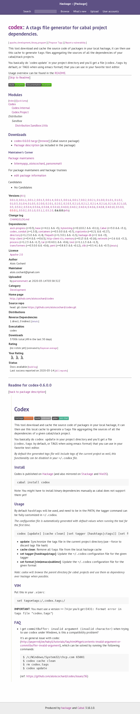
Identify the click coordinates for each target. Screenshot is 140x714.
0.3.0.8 (45, 207)
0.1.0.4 (23, 203)
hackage (66, 708)
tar (43, 242)
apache (13, 42)
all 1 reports (61, 370)
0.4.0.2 (74, 207)
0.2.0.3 (67, 203)
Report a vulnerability (75, 42)
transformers (17, 245)
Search (27, 11)
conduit (22, 231)
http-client (16, 238)
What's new (79, 11)
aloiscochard (37, 163)
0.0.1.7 (76, 200)
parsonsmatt (54, 163)
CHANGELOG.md (19, 219)
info (66, 210)
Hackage (47, 474)
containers (44, 231)
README (60, 73)
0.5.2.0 (49, 210)
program (42, 42)
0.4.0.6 (91, 207)
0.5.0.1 (14, 210)
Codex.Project (20, 112)
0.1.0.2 (118, 200)
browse (44, 141)
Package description (26, 145)
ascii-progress (17, 228)
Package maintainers (21, 158)
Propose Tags (55, 42)
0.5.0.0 (120, 207)
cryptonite (81, 231)
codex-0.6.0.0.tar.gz (25, 141)
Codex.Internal (21, 108)
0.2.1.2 (85, 203)
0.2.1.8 (112, 203)
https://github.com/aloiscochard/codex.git (52, 307)
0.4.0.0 (65, 207)
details (114, 245)
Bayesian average (48, 348)
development (23, 42)
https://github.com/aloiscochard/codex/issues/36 (56, 676)
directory (15, 235)
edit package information (30, 175)
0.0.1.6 (67, 200)
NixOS (103, 474)
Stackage (87, 474)
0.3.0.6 (36, 207)
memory (69, 238)
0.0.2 (84, 200)
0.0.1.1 (23, 200)
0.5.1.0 (32, 210)
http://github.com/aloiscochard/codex (32, 298)
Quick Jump (21, 100)
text (72, 242)
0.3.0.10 (55, 207)
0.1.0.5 (32, 203)
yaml (52, 245)
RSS (22, 195)
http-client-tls (55, 238)
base (38, 228)
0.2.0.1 (49, 203)
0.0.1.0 (14, 200)
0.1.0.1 (109, 200)
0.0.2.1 (91, 200)
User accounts (111, 11)
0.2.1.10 (121, 203)
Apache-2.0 (16, 254)
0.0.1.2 (32, 200)
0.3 (11, 207)
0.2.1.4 (94, 203)
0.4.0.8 (100, 207)
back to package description (27, 392)
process (14, 242)
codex (15, 27)
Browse (65, 11)
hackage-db (85, 235)
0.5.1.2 (40, 210)
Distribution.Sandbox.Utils (31, 125)
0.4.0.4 (82, 207)
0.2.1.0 (76, 203)
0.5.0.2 (23, 210)
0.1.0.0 (100, 200)
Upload (94, 11)
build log (32, 366)
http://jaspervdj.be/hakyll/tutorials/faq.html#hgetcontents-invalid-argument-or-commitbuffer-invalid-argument (70, 643)
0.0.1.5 (58, 200)
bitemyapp (21, 163)
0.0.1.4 (49, 200)
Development (18, 289)
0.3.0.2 (19, 207)
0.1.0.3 (14, 203)
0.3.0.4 (27, 207)
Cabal (103, 228)
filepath (49, 235)
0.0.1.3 (40, 200)
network (102, 238)
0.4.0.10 (110, 207)
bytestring (66, 228)
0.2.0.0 (40, 203)
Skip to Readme (19, 77)
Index (11, 100)
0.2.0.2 (58, 203)
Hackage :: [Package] (73, 4)
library (34, 42)
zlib (84, 245)
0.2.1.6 (103, 203)
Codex (12, 104)
